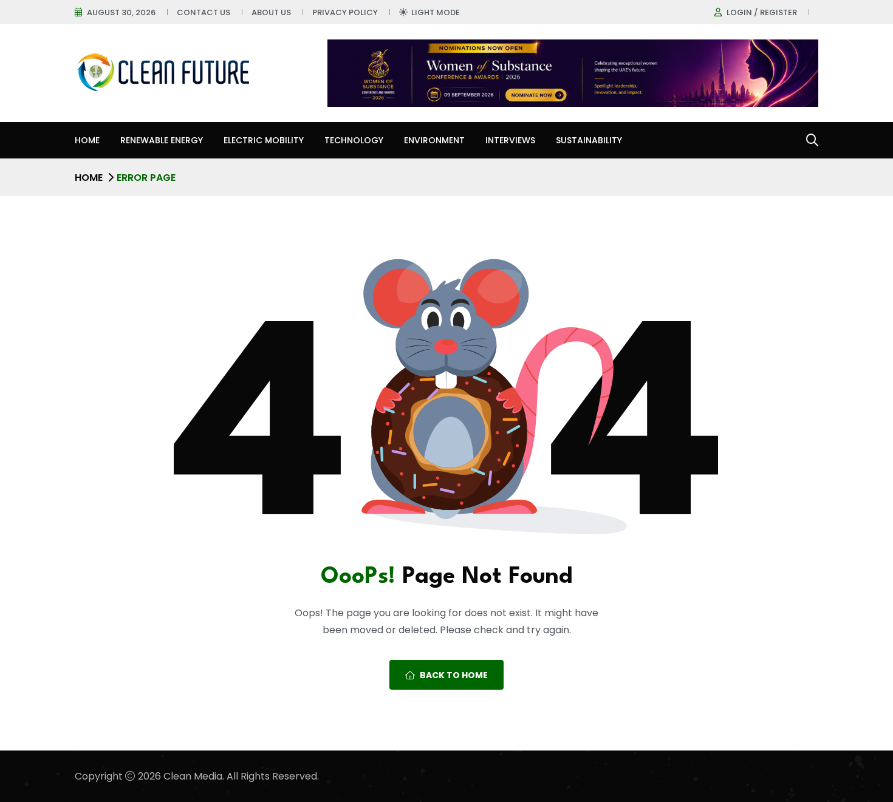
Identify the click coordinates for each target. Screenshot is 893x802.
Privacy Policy (345, 12)
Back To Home (454, 675)
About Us (271, 12)
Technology (353, 140)
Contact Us (203, 12)
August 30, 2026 (121, 12)
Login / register (762, 12)
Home (87, 140)
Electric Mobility (264, 140)
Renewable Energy (161, 140)
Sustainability (589, 140)
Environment (434, 140)
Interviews (510, 140)
